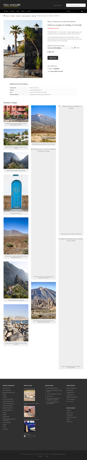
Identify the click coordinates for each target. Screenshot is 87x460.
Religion (5, 414)
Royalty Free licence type (55, 45)
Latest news (70, 415)
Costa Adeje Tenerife (56, 71)
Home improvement (8, 399)
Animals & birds (7, 422)
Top (47, 456)
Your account (70, 401)
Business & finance (7, 410)
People (4, 394)
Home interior (6, 388)
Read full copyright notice (59, 454)
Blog (17, 11)
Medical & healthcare (8, 408)
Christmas (5, 429)
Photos (12, 11)
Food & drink (6, 416)
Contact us (69, 421)
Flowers (5, 424)
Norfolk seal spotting (52, 388)
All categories (70, 390)
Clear (78, 48)
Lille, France (50, 396)
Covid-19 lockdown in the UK (54, 394)
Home (7, 16)
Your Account (58, 5)
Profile (23, 11)
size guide (64, 40)
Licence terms (70, 394)
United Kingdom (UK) (8, 401)
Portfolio (6, 11)
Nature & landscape (8, 405)
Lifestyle (5, 397)
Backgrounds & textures (9, 392)
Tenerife (33, 16)
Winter (4, 427)
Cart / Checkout (71, 399)
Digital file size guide (72, 397)
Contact (29, 11)
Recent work (70, 412)
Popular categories (71, 388)
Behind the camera (71, 417)
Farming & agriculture (8, 403)
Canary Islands (26, 16)
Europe (18, 16)
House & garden (7, 390)
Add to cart (52, 58)
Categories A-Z (70, 392)
